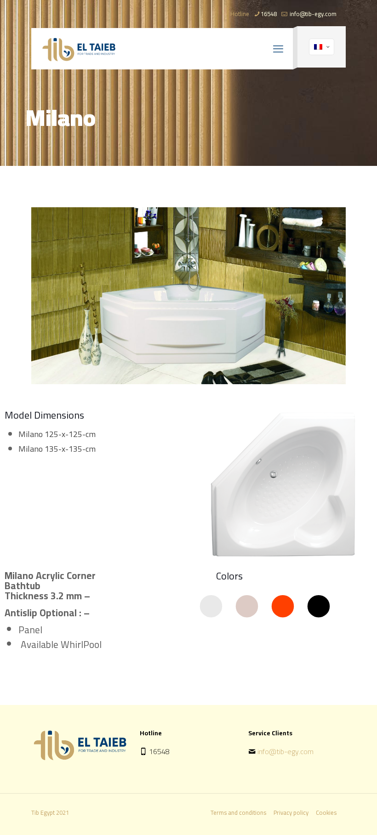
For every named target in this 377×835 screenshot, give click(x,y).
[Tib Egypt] (78, 48)
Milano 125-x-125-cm (57, 434)
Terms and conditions (238, 812)
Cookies (326, 812)
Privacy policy (291, 812)
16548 (269, 13)
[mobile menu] (278, 49)
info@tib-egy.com (312, 13)
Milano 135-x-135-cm (57, 448)
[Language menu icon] (321, 47)
